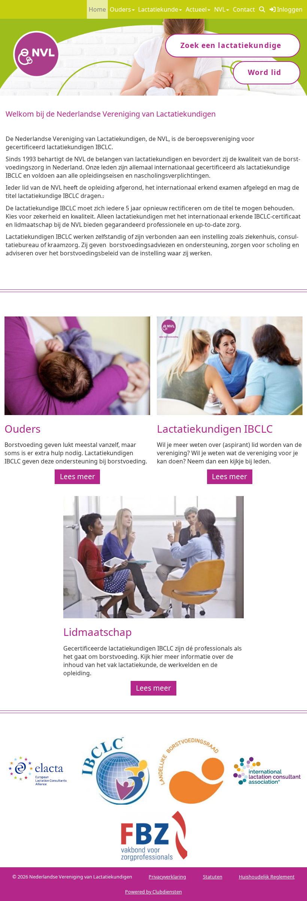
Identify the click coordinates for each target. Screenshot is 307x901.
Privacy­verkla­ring (167, 876)
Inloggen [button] (289, 9)
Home (97, 9)
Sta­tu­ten (212, 876)
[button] (262, 9)
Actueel (196, 9)
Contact (244, 9)
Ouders (120, 9)
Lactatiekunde (158, 9)
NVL (219, 9)
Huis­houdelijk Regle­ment (267, 876)
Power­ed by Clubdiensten (153, 891)
